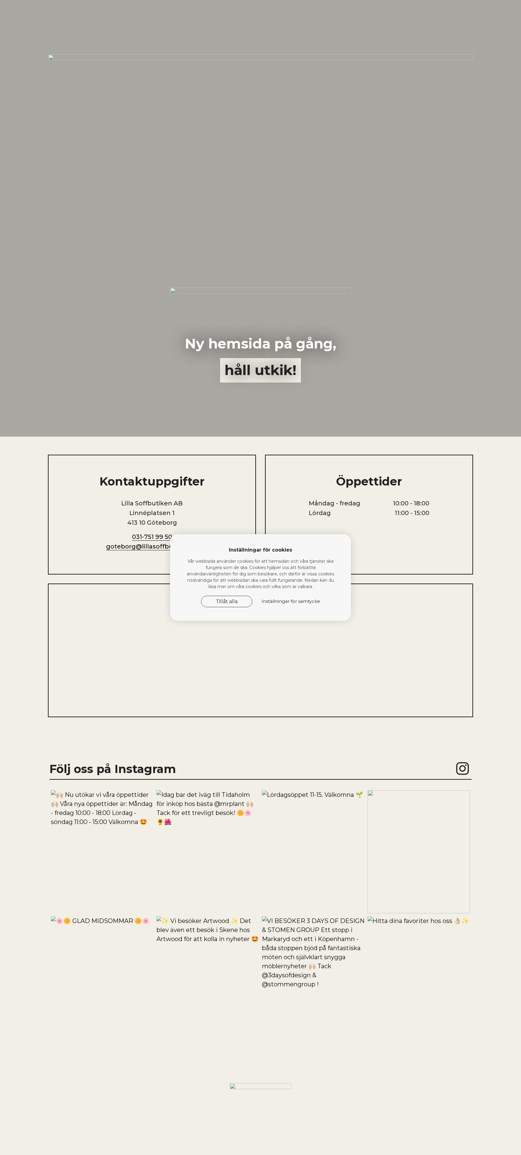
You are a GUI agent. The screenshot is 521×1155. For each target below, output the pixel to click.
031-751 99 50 (152, 536)
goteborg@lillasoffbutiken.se (152, 546)
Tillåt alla (227, 601)
